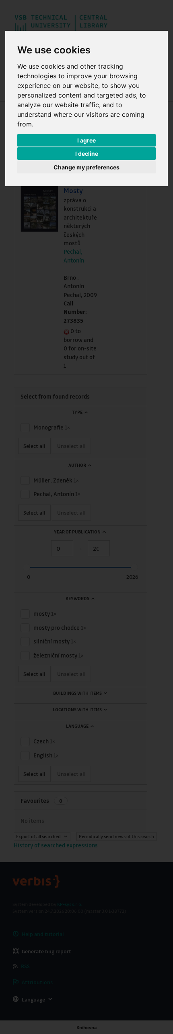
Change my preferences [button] (86, 167)
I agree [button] (86, 140)
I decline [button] (86, 153)
